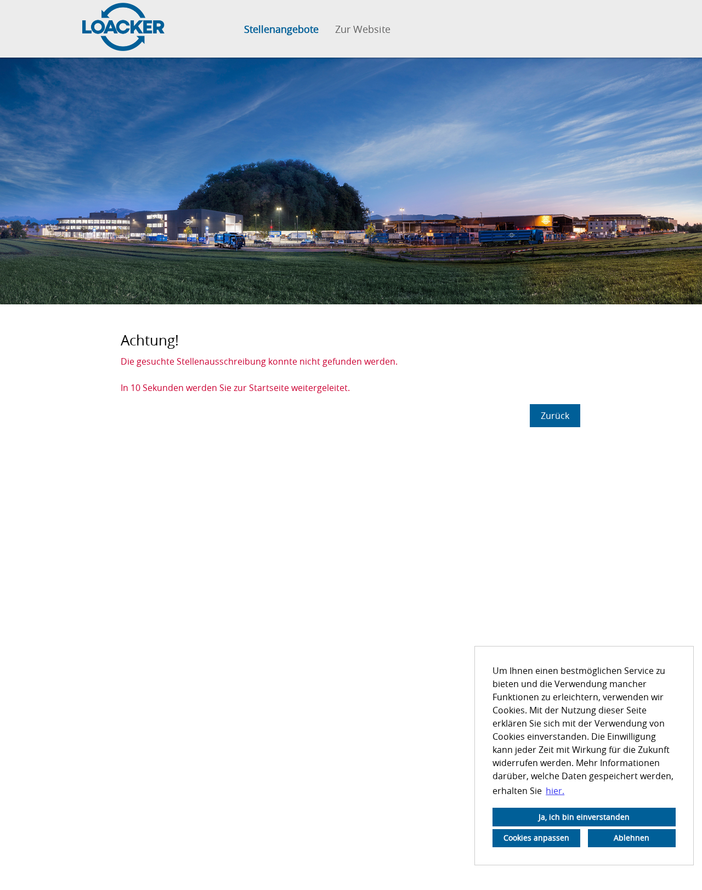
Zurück (555, 416)
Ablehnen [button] (631, 837)
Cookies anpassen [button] (536, 837)
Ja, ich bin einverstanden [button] (584, 817)
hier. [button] (555, 791)
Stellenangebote (281, 29)
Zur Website (362, 29)
